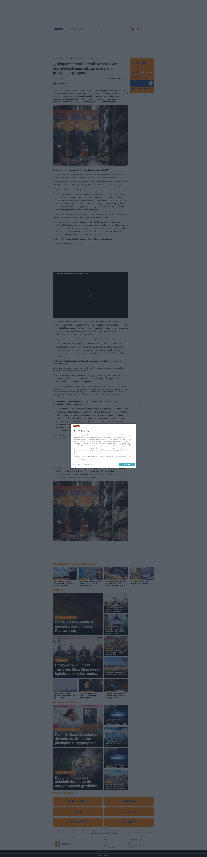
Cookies (83, 459)
